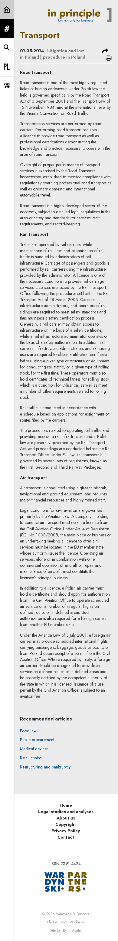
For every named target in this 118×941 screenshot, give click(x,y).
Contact (65, 837)
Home (66, 805)
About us (66, 818)
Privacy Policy (65, 831)
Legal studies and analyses (65, 812)
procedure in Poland (64, 57)
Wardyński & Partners (72, 914)
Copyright (65, 824)
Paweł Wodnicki (72, 922)
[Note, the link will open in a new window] (65, 881)
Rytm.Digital (72, 930)
